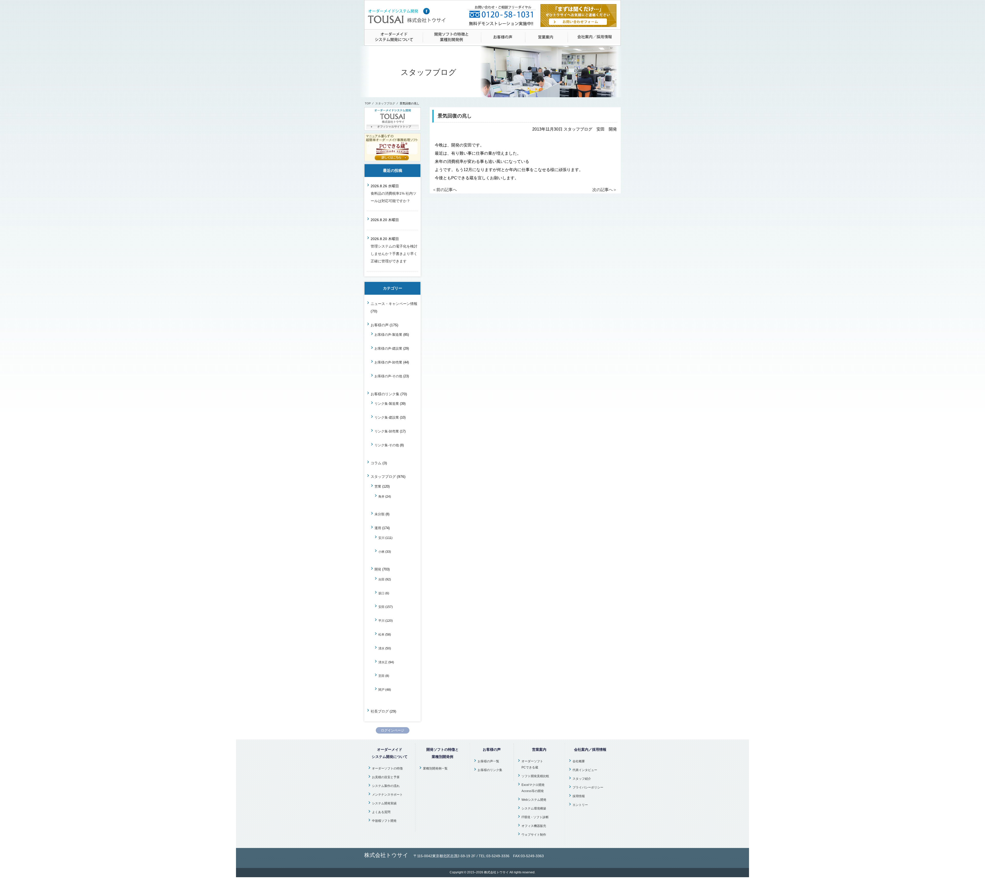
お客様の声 (380, 325)
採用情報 (579, 796)
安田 (381, 606)
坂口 (381, 593)
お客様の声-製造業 (388, 335)
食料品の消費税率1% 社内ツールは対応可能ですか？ (393, 197)
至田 (381, 675)
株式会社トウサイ (496, 872)
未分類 (380, 514)
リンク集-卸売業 (387, 431)
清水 (381, 648)
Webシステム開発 (533, 800)
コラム (376, 463)
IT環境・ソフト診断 (535, 817)
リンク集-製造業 (387, 404)
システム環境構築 (533, 808)
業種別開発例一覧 (435, 768)
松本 (381, 634)
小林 (381, 551)
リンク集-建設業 (387, 417)
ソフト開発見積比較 (535, 776)
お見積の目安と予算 (386, 777)
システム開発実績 (384, 803)
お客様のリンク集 (385, 394)
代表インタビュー (585, 770)
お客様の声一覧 (488, 761)
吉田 (381, 579)
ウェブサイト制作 (533, 834)
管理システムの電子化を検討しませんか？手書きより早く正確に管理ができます (394, 253)
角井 (381, 496)
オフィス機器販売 (533, 826)
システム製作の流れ (386, 786)
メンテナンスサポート (387, 794)
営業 (378, 486)
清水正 (383, 662)
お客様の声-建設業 (388, 348)
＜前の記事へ (444, 189)
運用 (378, 528)
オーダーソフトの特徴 (387, 768)
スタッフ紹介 (582, 779)
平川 (381, 620)
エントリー (580, 805)
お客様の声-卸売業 (388, 362)
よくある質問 (381, 812)
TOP (368, 103)
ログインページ (392, 730)
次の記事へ (604, 189)
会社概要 (579, 761)
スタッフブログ (385, 103)
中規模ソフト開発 (384, 821)
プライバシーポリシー (588, 787)
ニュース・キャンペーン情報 (394, 304)
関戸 (381, 689)
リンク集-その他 (387, 445)
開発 (378, 569)
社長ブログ (380, 711)
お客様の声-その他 (388, 376)
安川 (381, 537)
